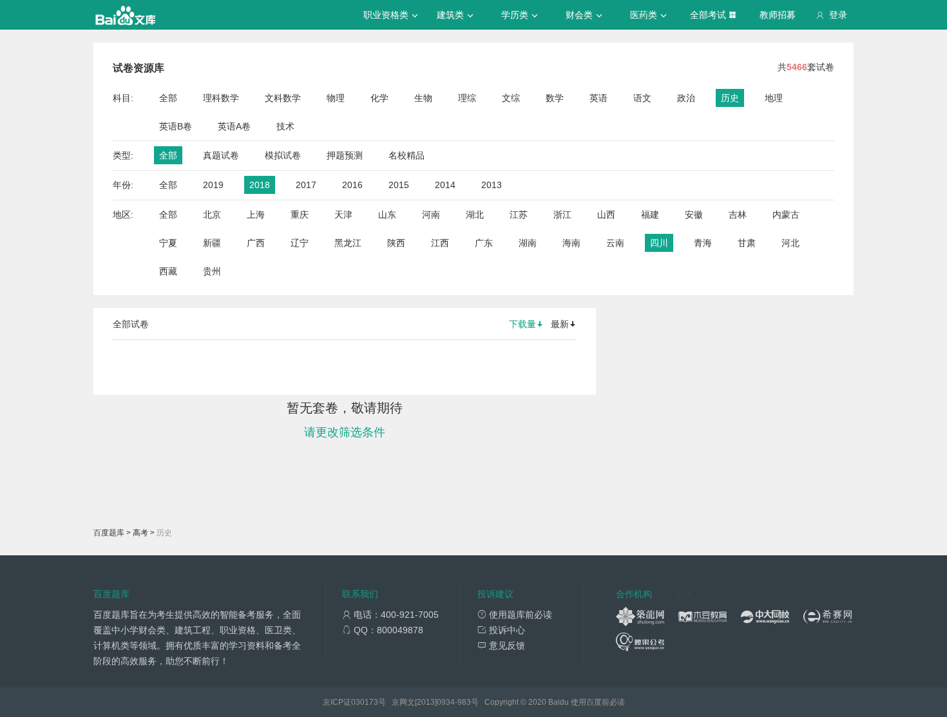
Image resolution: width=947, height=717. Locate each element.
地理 (774, 98)
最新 (560, 324)
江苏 (519, 214)
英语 (598, 98)
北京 (212, 214)
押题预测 (345, 155)
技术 (285, 126)
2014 (445, 185)
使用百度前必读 (598, 702)
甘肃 (747, 243)
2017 (306, 185)
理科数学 (221, 98)
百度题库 (108, 532)
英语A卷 (234, 126)
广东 (484, 243)
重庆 (300, 214)
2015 (398, 185)
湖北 (475, 214)
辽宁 (300, 243)
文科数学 (283, 98)
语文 (642, 98)
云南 (615, 243)
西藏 (168, 271)
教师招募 (778, 15)
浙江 (562, 214)
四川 (659, 243)
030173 (364, 702)
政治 (686, 98)
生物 (423, 98)
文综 (511, 98)
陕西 (396, 243)
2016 (352, 185)
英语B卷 (175, 126)
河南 (431, 214)
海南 (571, 243)
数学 (555, 98)
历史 (730, 98)
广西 (256, 243)
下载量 (522, 324)
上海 (256, 214)
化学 (379, 98)
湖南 (528, 243)
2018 (259, 185)
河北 (790, 243)
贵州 (212, 271)
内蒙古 (785, 214)
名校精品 (406, 155)
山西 (606, 214)
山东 (387, 214)
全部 (168, 98)
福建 (650, 214)
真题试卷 (221, 155)
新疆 (212, 243)
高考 (140, 532)
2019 (213, 185)
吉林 (738, 214)
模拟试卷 (283, 155)
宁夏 (168, 243)
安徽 (694, 214)
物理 (336, 98)
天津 (343, 214)
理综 (467, 98)
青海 (703, 243)
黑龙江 (347, 243)
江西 (440, 243)
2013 (491, 185)
